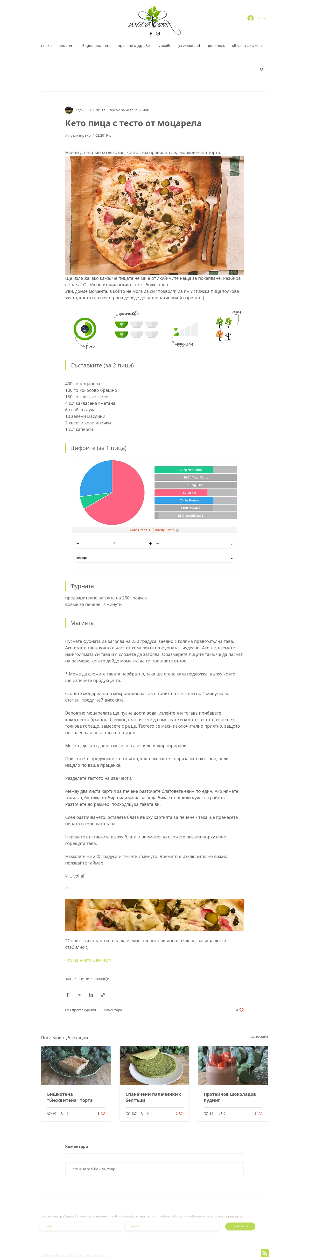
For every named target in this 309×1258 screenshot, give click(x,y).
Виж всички (258, 1037)
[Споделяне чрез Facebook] (67, 995)
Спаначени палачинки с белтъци (153, 1097)
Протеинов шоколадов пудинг (230, 1097)
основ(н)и (101, 978)
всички (83, 978)
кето (69, 978)
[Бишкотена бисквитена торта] (76, 1065)
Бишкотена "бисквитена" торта (70, 1097)
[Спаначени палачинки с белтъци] (155, 1065)
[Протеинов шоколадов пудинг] (233, 1065)
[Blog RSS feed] (265, 1253)
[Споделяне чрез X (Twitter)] (79, 995)
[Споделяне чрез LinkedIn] (91, 995)
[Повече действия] (241, 110)
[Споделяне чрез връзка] (103, 995)
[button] (262, 69)
